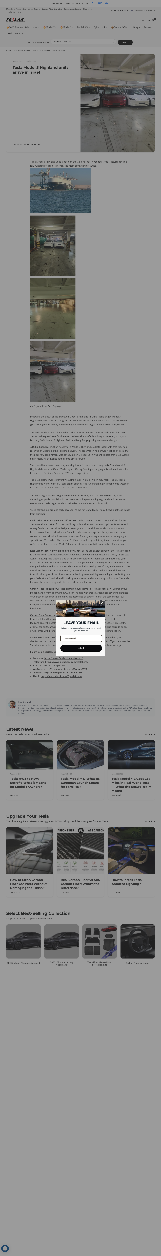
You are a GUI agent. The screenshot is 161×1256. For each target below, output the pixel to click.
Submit (81, 648)
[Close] (102, 603)
